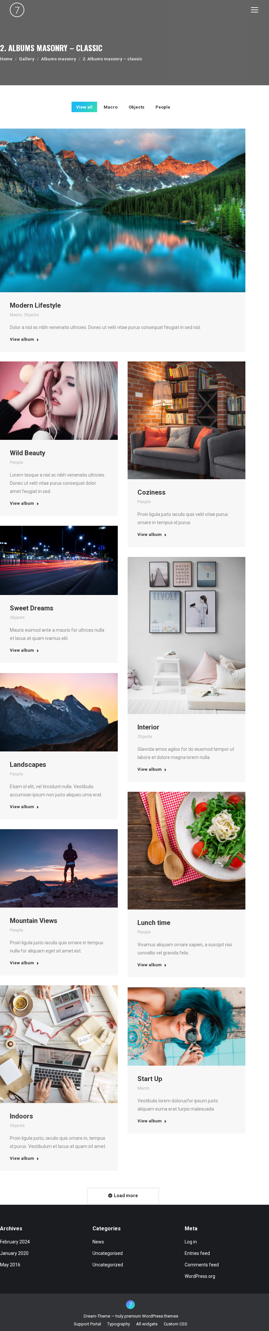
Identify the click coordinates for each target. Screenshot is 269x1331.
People (162, 107)
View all (84, 107)
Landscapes (28, 764)
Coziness (151, 492)
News (98, 1241)
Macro (110, 107)
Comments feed (202, 1264)
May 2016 (10, 1264)
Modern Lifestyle (35, 305)
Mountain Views (33, 921)
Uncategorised (108, 1253)
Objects (136, 107)
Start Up (149, 1079)
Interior (148, 727)
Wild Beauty (27, 453)
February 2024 (15, 1241)
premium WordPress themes (151, 1316)
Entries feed (197, 1253)
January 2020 (14, 1253)
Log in (191, 1241)
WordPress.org (200, 1276)
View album (22, 339)
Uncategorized (108, 1264)
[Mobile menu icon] (254, 9)
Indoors (21, 1116)
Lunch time (153, 923)
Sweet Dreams (31, 608)
